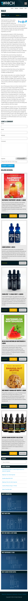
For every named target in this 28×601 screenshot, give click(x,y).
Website (3, 135)
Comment (3, 141)
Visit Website (13, 215)
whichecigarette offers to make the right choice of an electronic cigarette (13, 470)
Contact (24, 594)
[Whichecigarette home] (7, 5)
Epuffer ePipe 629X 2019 (7, 478)
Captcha (3, 158)
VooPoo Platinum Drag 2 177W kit (9, 485)
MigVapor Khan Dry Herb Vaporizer (9, 482)
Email (2, 129)
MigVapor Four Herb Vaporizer (8, 474)
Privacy (20, 594)
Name (2, 123)
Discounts (9, 594)
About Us (4, 594)
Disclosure (14, 594)
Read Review (23, 215)
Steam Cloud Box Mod (7, 489)
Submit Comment (8, 165)
